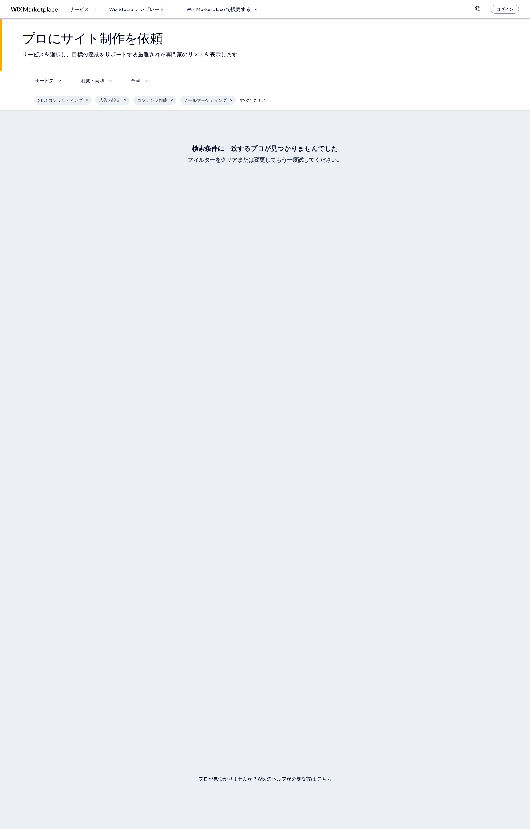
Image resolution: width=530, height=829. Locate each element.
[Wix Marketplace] (34, 9)
